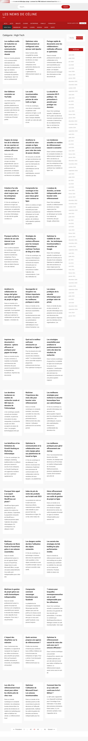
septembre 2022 (73, 210)
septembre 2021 (73, 249)
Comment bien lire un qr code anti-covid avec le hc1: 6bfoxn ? (54, 689)
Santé (53, 27)
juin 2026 (71, 61)
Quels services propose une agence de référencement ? (33, 640)
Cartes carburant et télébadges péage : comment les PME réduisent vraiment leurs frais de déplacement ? (31, 1)
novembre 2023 (73, 164)
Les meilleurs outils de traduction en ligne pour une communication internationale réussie (11, 48)
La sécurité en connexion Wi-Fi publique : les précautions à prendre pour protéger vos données (53, 99)
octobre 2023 (72, 167)
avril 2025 (71, 107)
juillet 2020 (72, 296)
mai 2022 (71, 223)
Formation (51, 23)
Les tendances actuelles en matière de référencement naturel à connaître (54, 144)
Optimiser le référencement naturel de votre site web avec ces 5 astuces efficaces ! (54, 642)
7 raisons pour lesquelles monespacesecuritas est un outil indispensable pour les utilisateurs (55, 595)
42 (31, 729)
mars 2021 (72, 269)
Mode (46, 27)
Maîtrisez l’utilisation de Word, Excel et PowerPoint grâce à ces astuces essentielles (12, 546)
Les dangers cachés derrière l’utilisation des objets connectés (33, 545)
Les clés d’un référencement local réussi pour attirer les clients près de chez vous (12, 690)
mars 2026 (72, 71)
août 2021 (71, 253)
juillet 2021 (72, 256)
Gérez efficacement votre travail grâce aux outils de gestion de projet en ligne (55, 495)
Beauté (18, 23)
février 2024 (72, 154)
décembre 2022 (73, 200)
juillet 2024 (72, 137)
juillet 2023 (72, 177)
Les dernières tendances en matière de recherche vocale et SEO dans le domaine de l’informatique (11, 400)
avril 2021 (71, 266)
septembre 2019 (73, 309)
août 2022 (71, 213)
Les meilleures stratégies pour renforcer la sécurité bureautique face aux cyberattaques (54, 397)
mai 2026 (71, 65)
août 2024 (71, 134)
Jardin (25, 27)
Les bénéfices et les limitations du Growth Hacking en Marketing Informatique (12, 448)
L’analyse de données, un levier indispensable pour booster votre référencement (54, 193)
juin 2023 (71, 180)
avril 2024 (71, 147)
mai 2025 (71, 104)
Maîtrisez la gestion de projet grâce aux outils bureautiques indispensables (12, 593)
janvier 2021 (72, 276)
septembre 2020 (73, 289)
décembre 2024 (73, 121)
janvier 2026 (72, 78)
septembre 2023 (73, 170)
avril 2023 (71, 187)
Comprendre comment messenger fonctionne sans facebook (32, 594)
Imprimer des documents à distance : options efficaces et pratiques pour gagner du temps (11, 346)
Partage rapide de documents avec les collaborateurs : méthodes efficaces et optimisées (54, 46)
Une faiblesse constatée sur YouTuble (9, 94)
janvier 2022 (72, 236)
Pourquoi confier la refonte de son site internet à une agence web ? (11, 240)
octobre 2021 (72, 246)
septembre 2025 (73, 91)
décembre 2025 (73, 81)
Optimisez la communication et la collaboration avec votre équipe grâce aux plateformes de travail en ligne (33, 449)
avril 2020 (71, 302)
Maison (39, 27)
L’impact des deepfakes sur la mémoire (10, 640)
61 (45, 729)
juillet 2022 (72, 216)
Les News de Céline (20, 14)
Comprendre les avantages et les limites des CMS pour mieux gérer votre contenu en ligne (32, 194)
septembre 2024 (73, 131)
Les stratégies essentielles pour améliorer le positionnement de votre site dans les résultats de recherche (54, 347)
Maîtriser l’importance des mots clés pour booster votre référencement (32, 397)
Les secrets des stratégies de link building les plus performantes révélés (53, 546)
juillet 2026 (72, 58)
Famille (43, 23)
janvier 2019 (72, 316)
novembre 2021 (73, 243)
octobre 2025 (72, 88)
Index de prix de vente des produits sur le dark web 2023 (34, 494)
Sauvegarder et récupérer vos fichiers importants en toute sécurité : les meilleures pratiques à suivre (33, 295)
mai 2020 (71, 299)
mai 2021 (71, 263)
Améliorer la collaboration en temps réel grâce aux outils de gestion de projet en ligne (12, 294)
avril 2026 (71, 68)
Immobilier (16, 27)
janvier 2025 (72, 117)
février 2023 (72, 193)
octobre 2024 (72, 127)
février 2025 (72, 114)
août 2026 (71, 55)
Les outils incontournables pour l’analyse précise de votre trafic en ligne (32, 96)
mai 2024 (71, 144)
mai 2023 (71, 183)
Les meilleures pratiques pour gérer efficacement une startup (54, 447)
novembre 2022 (73, 203)
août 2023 (71, 174)
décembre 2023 (73, 160)
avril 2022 (71, 226)
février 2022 (72, 233)
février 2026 (72, 74)
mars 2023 (72, 190)
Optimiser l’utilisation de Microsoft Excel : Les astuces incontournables (32, 690)
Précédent (18, 729)
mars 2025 (72, 111)
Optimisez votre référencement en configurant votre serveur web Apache (33, 45)
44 (38, 729)
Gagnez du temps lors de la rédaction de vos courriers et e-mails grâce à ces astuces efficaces (11, 145)
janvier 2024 (72, 157)
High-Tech (7, 27)
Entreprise (34, 23)
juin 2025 (71, 101)
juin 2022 (71, 220)
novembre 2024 (73, 124)
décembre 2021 (73, 240)
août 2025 (71, 94)
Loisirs (32, 27)
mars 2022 (72, 230)
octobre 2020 (72, 286)
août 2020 (71, 292)
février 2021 (72, 273)
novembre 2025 (73, 84)
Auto (11, 23)
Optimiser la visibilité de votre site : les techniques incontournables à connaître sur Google (54, 242)
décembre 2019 (73, 306)
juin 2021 (71, 259)
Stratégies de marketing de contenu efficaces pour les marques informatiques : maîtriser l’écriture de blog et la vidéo (33, 244)
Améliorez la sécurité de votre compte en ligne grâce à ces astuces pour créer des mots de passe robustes (33, 146)
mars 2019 (72, 312)
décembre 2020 (73, 279)
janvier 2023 (72, 197)
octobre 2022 (72, 207)
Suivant (50, 729)
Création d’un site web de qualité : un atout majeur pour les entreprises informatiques (11, 193)
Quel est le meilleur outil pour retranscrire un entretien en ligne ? (33, 343)
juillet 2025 (72, 98)
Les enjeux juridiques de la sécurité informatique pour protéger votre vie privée (53, 295)
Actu (5, 23)
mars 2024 (72, 150)
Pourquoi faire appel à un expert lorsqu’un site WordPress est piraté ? (12, 496)
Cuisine (25, 23)
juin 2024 (71, 141)
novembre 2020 (73, 283)
